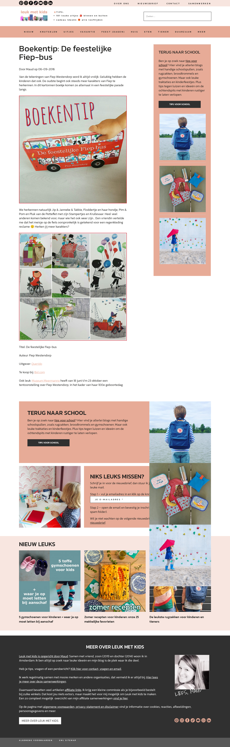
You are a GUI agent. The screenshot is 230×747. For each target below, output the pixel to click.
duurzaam (183, 31)
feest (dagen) (113, 31)
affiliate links (73, 690)
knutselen (49, 31)
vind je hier (120, 698)
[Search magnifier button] (208, 14)
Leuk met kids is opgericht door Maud (43, 656)
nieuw (29, 31)
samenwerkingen (54, 681)
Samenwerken (199, 4)
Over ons (121, 4)
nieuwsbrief (148, 4)
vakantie (87, 31)
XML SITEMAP (67, 740)
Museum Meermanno (46, 380)
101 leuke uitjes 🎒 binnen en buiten (82, 15)
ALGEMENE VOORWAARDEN (36, 740)
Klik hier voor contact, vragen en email (96, 669)
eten (148, 31)
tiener (163, 31)
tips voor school (179, 104)
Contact (173, 4)
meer (202, 31)
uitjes (69, 31)
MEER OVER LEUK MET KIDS (40, 720)
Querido (36, 363)
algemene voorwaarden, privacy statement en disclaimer (81, 706)
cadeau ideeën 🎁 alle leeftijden (79, 19)
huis (134, 31)
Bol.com (39, 372)
